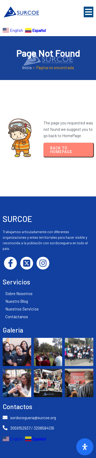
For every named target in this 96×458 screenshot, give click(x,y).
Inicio (27, 67)
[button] (88, 12)
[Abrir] (84, 446)
